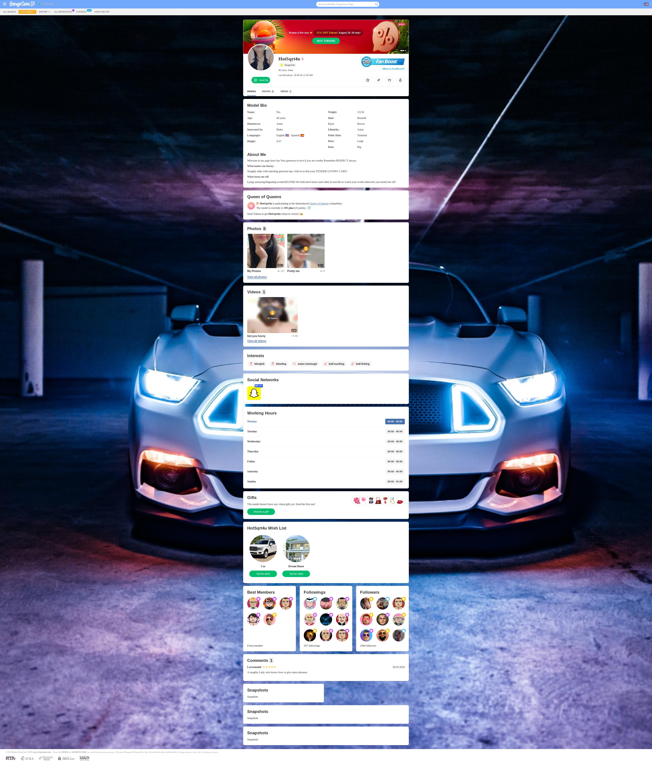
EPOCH (65, 752)
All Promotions (63, 12)
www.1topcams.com (42, 752)
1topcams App (101, 12)
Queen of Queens (319, 203)
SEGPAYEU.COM (79, 752)
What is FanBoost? (394, 68)
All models (9, 12)
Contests (81, 12)
